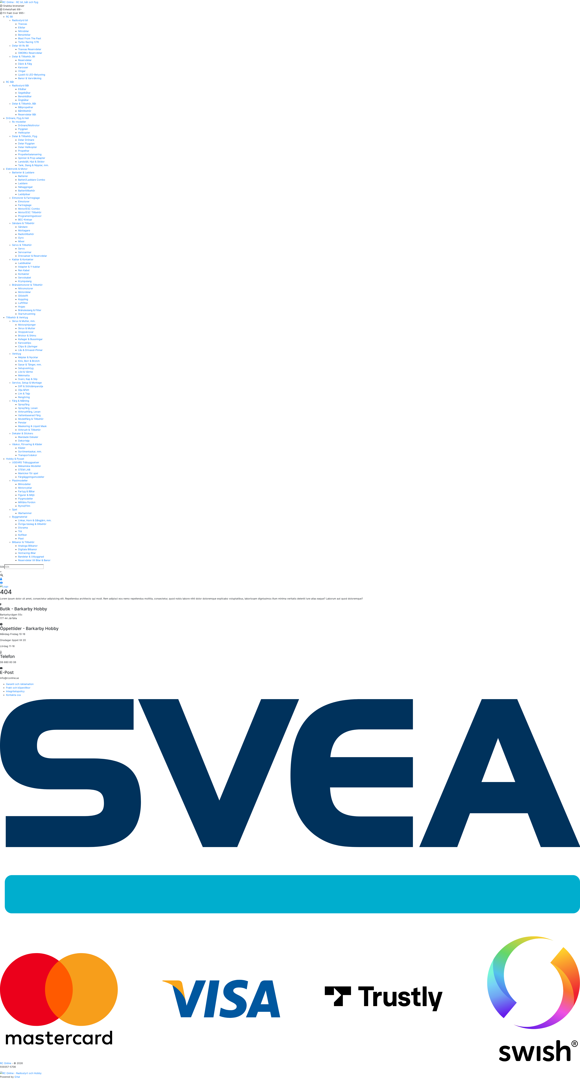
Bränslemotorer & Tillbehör (27, 284)
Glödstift (23, 295)
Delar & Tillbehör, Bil (23, 56)
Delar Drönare (26, 139)
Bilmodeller (24, 484)
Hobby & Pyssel (15, 458)
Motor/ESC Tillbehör (29, 212)
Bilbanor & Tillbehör (23, 542)
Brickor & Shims (27, 335)
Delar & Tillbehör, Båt (24, 103)
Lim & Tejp (24, 393)
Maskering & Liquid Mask (32, 426)
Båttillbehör (24, 110)
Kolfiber (22, 534)
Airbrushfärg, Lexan (29, 411)
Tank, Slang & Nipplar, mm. (33, 165)
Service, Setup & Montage (27, 382)
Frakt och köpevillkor (18, 687)
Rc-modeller (19, 121)
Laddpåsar (24, 194)
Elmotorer (23, 201)
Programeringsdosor (30, 215)
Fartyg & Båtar (26, 491)
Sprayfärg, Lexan (28, 408)
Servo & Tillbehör (22, 244)
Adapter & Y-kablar (29, 266)
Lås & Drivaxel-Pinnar (30, 350)
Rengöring (24, 397)
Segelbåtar (24, 92)
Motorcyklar (25, 487)
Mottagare (24, 230)
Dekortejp (24, 440)
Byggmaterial (19, 516)
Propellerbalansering (30, 154)
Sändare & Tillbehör (23, 223)
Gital (17, 1076)
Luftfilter (23, 302)
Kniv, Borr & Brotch (29, 360)
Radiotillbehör (26, 234)
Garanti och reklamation (20, 684)
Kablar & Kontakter (22, 259)
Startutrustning (26, 313)
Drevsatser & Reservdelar (32, 255)
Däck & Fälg (25, 63)
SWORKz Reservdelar (30, 52)
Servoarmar (24, 252)
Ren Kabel (23, 270)
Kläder (21, 447)
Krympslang (25, 281)
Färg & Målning (20, 400)
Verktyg (16, 353)
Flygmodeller (25, 498)
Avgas (21, 306)
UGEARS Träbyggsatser (25, 462)
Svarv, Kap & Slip (27, 379)
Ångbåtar (23, 99)
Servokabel (24, 277)
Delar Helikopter (27, 147)
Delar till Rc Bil (20, 45)
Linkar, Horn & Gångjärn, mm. (34, 520)
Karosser (23, 67)
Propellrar (23, 150)
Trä (20, 531)
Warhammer (25, 513)
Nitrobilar (23, 31)
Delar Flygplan (26, 143)
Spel (14, 509)
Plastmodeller (20, 480)
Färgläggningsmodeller (31, 476)
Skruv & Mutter (26, 328)
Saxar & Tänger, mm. (30, 364)
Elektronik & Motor (16, 168)
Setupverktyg (26, 368)
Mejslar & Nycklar (28, 357)
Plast (21, 538)
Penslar (22, 422)
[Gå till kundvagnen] (1, 582)
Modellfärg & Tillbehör (31, 418)
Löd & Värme (25, 371)
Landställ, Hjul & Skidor (31, 161)
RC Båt (10, 81)
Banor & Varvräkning (29, 78)
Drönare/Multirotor (29, 125)
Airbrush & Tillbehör (29, 429)
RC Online (6, 1063)
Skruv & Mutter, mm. (23, 321)
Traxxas (22, 23)
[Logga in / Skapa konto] (1, 578)
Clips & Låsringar (27, 346)
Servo (21, 248)
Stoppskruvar (26, 331)
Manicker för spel (28, 473)
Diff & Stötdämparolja (30, 386)
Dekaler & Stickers (22, 433)
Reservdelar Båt (27, 114)
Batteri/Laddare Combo (31, 179)
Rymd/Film (24, 505)
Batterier (23, 176)
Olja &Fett (23, 389)
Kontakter (23, 273)
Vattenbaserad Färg (29, 415)
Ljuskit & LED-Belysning (31, 74)
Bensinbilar (24, 34)
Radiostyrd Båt (20, 85)
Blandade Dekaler (28, 437)
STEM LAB (24, 469)
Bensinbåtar (25, 96)
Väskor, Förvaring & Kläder (27, 444)
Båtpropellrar (25, 107)
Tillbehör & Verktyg (17, 317)
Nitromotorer (25, 288)
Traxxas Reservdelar (29, 49)
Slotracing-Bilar (27, 552)
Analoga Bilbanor (28, 545)
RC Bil (9, 16)
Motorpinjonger (27, 324)
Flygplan (23, 128)
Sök (2, 566)
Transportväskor (27, 455)
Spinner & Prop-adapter (31, 157)
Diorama (23, 527)
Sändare (22, 226)
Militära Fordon (26, 502)
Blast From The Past (29, 38)
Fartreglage (24, 205)
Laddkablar (24, 263)
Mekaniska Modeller (29, 465)
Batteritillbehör (26, 190)
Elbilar (21, 27)
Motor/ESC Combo (29, 208)
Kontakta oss (13, 694)
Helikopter (24, 132)
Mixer (21, 241)
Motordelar (24, 292)
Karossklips (24, 342)
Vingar (22, 70)
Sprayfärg (23, 404)
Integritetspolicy (15, 691)
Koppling (23, 299)
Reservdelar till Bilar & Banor (34, 560)
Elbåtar (22, 89)
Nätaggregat (25, 186)
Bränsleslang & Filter (29, 310)
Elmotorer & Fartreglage (26, 197)
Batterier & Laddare (23, 172)
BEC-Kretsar (25, 219)
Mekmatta (24, 375)
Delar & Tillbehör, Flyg (24, 136)
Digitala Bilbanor (27, 549)
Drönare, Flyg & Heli (17, 118)
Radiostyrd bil (20, 20)
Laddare (22, 183)
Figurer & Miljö (26, 494)
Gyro (21, 237)
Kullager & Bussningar (30, 339)
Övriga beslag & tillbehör (32, 523)
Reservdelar (25, 60)
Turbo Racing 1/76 (28, 41)
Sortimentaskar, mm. (30, 451)
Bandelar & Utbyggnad (31, 556)
